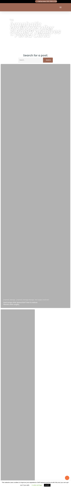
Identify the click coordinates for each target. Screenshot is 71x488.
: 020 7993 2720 (47, 1)
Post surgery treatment (42, 300)
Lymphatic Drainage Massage (25, 300)
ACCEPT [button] (47, 485)
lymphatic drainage (9, 300)
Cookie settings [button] (37, 485)
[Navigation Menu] (60, 7)
